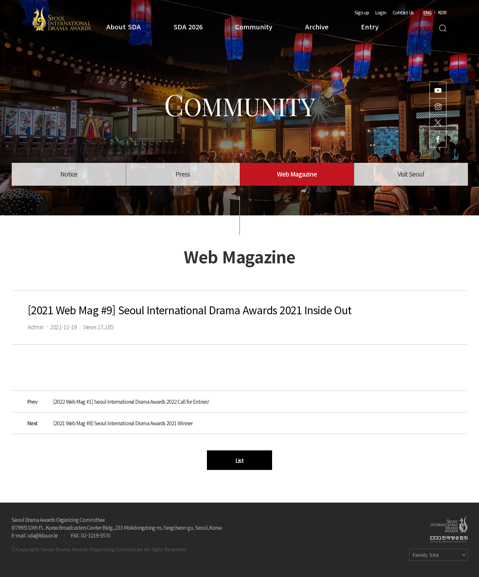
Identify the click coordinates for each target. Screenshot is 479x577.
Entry (370, 26)
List (239, 460)
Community (253, 26)
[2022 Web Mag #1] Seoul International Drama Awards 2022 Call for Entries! (131, 401)
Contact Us (403, 12)
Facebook (438, 139)
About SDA (123, 26)
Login (380, 12)
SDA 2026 (188, 26)
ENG (427, 12)
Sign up (362, 12)
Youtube (438, 90)
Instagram (438, 107)
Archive (316, 26)
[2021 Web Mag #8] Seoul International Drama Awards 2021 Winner (123, 423)
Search (442, 28)
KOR (442, 12)
